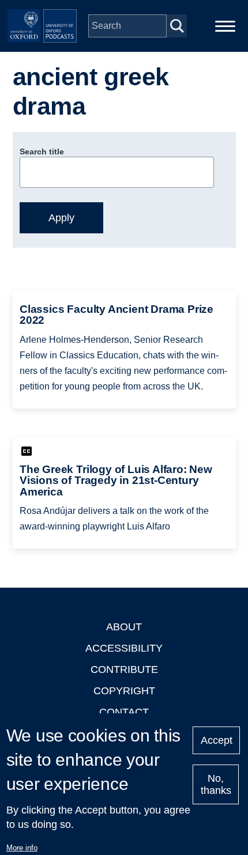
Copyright (124, 691)
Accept (216, 740)
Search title (42, 151)
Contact (124, 712)
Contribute (124, 669)
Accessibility (124, 648)
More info (21, 847)
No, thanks (216, 784)
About (124, 627)
